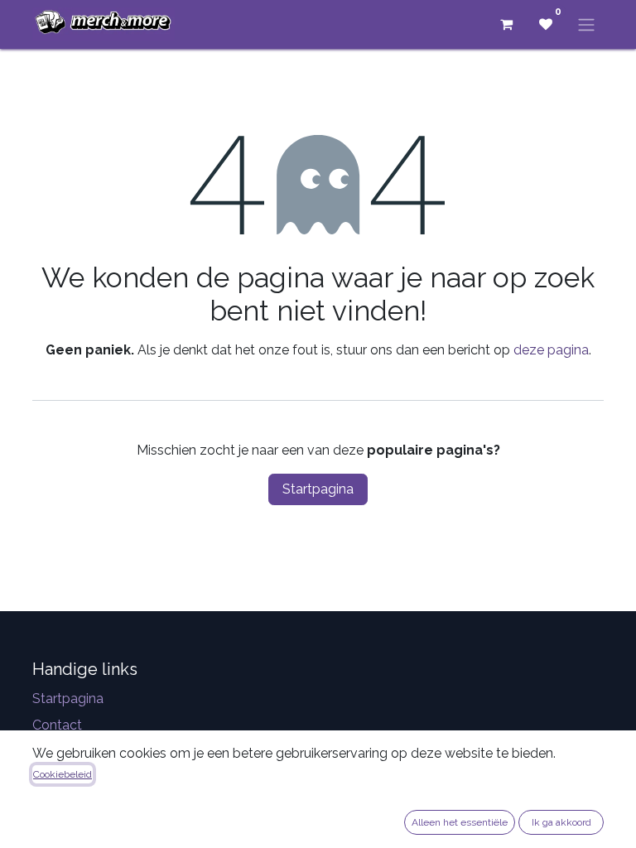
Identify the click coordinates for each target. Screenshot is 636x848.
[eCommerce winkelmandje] (506, 24)
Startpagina (318, 489)
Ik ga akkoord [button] (561, 822)
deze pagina (551, 350)
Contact (57, 725)
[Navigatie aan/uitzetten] (586, 24)
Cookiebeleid (62, 774)
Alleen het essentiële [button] (460, 822)
